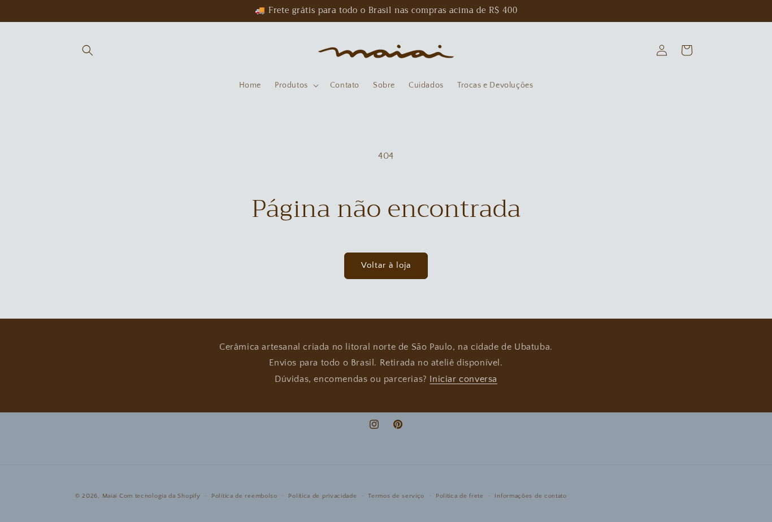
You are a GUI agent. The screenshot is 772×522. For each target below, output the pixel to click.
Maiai (110, 496)
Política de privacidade (322, 496)
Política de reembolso (244, 496)
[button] (87, 50)
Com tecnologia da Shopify (160, 496)
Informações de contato (530, 496)
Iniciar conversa (463, 379)
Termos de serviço (396, 496)
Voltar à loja (386, 265)
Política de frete (460, 496)
